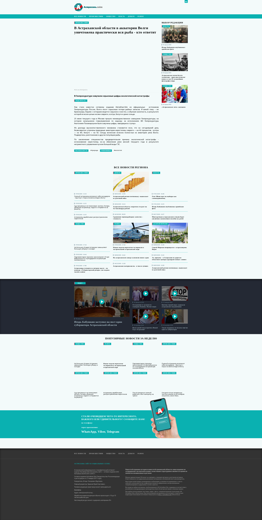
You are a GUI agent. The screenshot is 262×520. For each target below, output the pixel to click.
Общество (110, 16)
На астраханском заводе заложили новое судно (131, 258)
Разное (141, 16)
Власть (122, 16)
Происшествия (96, 16)
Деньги (131, 16)
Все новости (80, 16)
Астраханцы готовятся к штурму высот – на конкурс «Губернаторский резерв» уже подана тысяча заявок (92, 270)
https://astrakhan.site (165, 494)
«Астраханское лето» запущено (174, 107)
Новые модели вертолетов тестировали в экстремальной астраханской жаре (114, 365)
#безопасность (81, 150)
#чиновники (106, 150)
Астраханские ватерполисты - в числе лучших (130, 266)
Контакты (77, 490)
